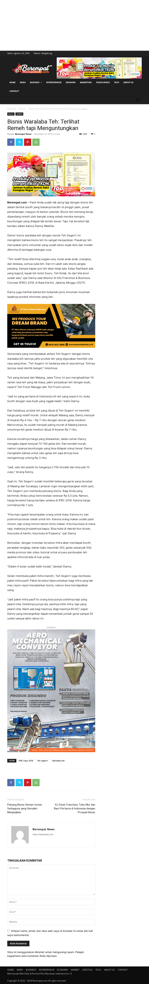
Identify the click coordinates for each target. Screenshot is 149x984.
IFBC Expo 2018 (26, 760)
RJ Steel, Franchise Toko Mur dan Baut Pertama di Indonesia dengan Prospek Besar (74, 808)
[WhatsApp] (36, 142)
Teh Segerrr (42, 760)
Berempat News (23, 134)
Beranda (11, 108)
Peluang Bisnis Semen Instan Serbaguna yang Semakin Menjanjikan (24, 808)
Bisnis (22, 108)
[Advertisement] (74, 25)
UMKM (19, 114)
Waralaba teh (58, 760)
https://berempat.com (43, 834)
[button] (137, 100)
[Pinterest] (27, 142)
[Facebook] (11, 142)
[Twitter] (19, 142)
